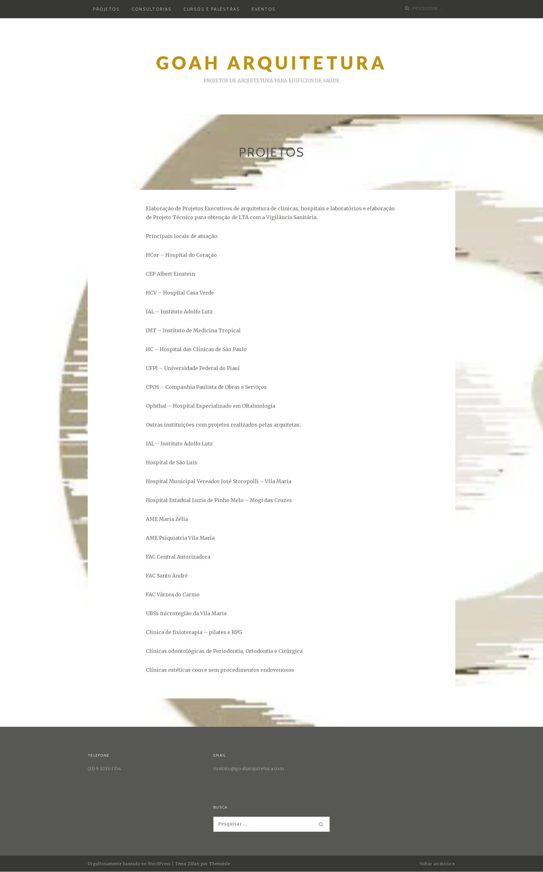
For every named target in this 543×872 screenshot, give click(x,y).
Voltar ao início (436, 863)
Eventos (264, 9)
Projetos (106, 9)
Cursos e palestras (212, 9)
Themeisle (219, 863)
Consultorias (152, 9)
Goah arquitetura (271, 62)
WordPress (159, 863)
